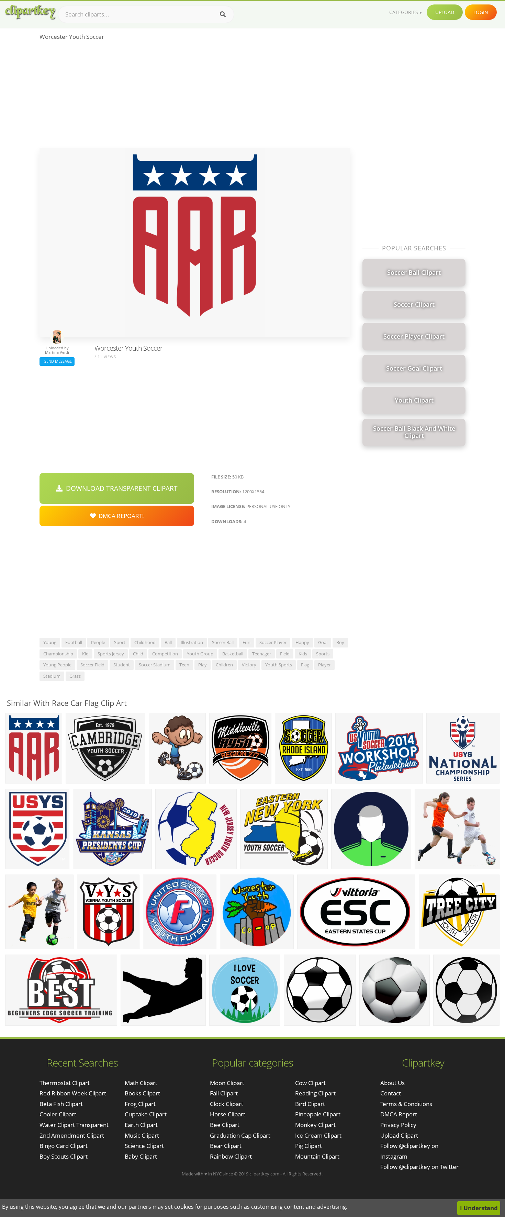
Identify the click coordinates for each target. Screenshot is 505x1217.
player (324, 665)
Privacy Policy (398, 1125)
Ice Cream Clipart (318, 1135)
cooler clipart (58, 1114)
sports (322, 654)
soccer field (92, 665)
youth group (200, 654)
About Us (392, 1083)
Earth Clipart (141, 1125)
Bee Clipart (224, 1125)
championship (58, 654)
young (49, 642)
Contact (390, 1093)
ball (168, 642)
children (224, 665)
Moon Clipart (227, 1083)
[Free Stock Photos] (30, 12)
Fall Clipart (224, 1093)
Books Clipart (142, 1093)
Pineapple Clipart (317, 1114)
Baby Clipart (141, 1156)
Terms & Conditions (406, 1104)
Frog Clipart (140, 1104)
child (138, 654)
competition (165, 654)
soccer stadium (154, 665)
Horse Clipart (227, 1114)
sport (119, 642)
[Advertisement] (195, 96)
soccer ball (223, 642)
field (285, 654)
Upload (444, 12)
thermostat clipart (65, 1083)
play (202, 665)
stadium (51, 676)
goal (322, 642)
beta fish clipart (61, 1104)
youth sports (278, 665)
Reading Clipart (315, 1093)
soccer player (273, 642)
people (98, 642)
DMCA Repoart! (120, 516)
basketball (232, 654)
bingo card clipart (64, 1146)
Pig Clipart (308, 1146)
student (121, 665)
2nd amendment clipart (72, 1135)
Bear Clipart (226, 1146)
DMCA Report (398, 1114)
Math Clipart (141, 1083)
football (73, 642)
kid (85, 654)
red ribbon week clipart (73, 1093)
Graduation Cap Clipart (240, 1135)
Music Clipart (142, 1135)
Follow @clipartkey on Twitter (419, 1167)
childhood (145, 642)
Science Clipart (144, 1146)
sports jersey (111, 654)
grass (75, 676)
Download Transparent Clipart (120, 488)
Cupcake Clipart (146, 1114)
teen (184, 665)
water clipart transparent (74, 1125)
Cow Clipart (310, 1083)
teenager (261, 654)
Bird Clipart (310, 1104)
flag (305, 665)
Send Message (57, 361)
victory (249, 665)
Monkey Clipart (315, 1125)
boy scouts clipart (64, 1156)
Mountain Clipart (317, 1156)
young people (57, 665)
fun (246, 642)
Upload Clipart (399, 1135)
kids (303, 654)
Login (480, 12)
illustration (192, 642)
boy (340, 642)
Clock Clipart (226, 1104)
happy (302, 642)
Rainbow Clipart (231, 1156)
